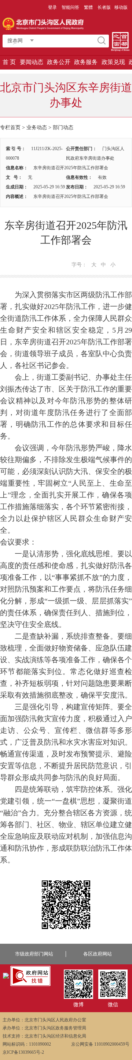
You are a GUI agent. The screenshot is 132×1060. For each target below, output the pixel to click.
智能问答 (70, 7)
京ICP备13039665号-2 (23, 1052)
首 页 (9, 62)
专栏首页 (10, 127)
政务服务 (86, 62)
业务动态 (36, 127)
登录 (52, 7)
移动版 (121, 7)
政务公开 (58, 62)
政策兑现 (113, 62)
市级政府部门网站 (34, 954)
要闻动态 (31, 62)
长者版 (104, 7)
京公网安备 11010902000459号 (100, 1044)
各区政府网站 (97, 954)
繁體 (88, 7)
